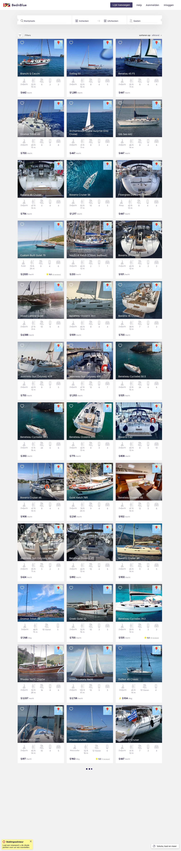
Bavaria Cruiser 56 (79, 194)
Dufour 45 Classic (128, 679)
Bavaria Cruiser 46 (30, 497)
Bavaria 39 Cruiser (128, 255)
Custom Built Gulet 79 (32, 255)
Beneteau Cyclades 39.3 (131, 618)
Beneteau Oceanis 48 (130, 497)
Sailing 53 (74, 73)
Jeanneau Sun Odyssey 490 (85, 376)
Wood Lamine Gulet (31, 315)
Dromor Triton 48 (30, 618)
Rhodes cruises (77, 739)
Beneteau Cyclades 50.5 (132, 376)
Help (139, 5)
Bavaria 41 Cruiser (128, 739)
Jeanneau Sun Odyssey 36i (35, 558)
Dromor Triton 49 (30, 134)
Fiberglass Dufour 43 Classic (134, 194)
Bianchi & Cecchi (30, 73)
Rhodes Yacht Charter (32, 679)
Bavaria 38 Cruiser (128, 315)
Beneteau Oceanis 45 (81, 558)
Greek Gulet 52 (77, 618)
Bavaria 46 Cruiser (30, 194)
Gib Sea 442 (125, 134)
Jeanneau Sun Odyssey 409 (36, 376)
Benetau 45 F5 (126, 73)
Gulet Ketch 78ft (78, 497)
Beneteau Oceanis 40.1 (82, 315)
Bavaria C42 (125, 437)
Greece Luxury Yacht (81, 679)
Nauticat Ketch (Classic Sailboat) (88, 255)
